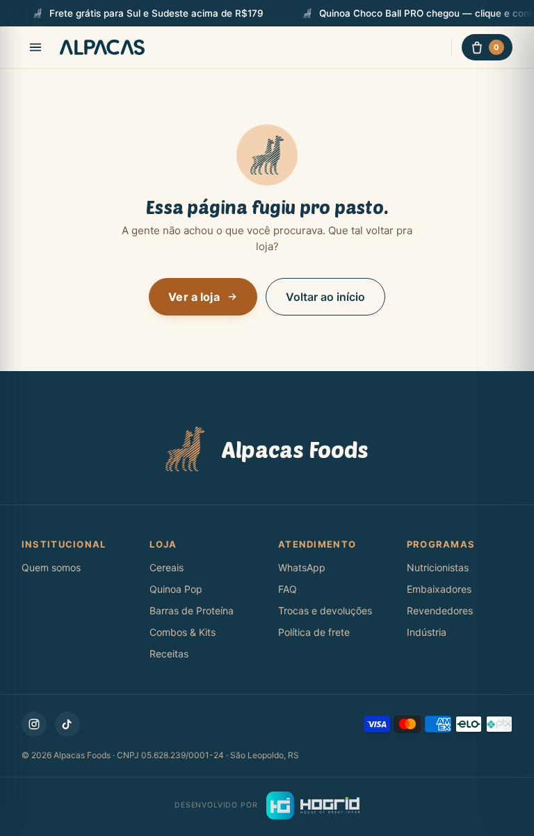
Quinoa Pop (175, 589)
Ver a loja (194, 297)
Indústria (426, 632)
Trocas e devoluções (325, 610)
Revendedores (440, 610)
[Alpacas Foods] (102, 47)
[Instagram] (34, 724)
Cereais (166, 567)
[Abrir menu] (35, 47)
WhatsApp (301, 567)
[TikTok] (67, 724)
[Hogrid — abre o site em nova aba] (312, 805)
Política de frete (314, 632)
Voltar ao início (325, 297)
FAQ (287, 589)
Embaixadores (439, 589)
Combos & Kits (182, 632)
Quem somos (51, 567)
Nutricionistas (438, 567)
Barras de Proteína (191, 610)
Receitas (168, 653)
